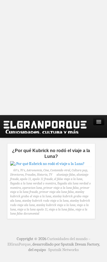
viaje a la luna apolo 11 (32, 209)
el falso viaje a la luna (68, 179)
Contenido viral (60, 170)
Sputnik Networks (63, 249)
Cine (46, 170)
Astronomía (34, 170)
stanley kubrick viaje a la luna (55, 205)
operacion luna (32, 188)
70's (22, 170)
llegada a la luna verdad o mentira (33, 183)
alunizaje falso (66, 174)
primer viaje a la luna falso (61, 188)
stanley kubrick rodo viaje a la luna (45, 201)
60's (16, 170)
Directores (17, 174)
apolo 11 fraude (42, 179)
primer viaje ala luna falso (56, 192)
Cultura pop (79, 170)
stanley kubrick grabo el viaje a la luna (47, 194)
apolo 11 (25, 179)
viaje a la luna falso (61, 209)
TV (50, 174)
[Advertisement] (53, 57)
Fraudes (30, 174)
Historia (42, 174)
